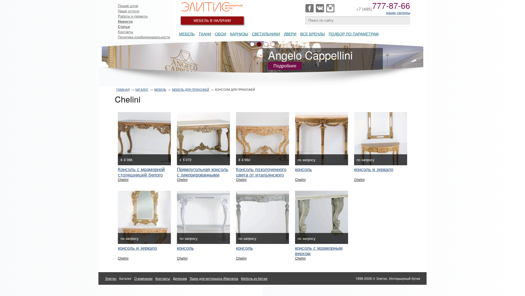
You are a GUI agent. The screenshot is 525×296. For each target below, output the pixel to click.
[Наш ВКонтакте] (320, 8)
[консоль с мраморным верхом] (321, 217)
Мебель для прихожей (190, 89)
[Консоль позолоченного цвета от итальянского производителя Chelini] (262, 138)
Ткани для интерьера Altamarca (213, 278)
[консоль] (321, 138)
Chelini (123, 179)
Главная (123, 89)
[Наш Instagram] (330, 8)
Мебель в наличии (212, 20)
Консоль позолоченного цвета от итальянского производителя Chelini (261, 174)
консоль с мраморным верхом (319, 250)
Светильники (266, 33)
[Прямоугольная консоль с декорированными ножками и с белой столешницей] (203, 138)
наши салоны (398, 12)
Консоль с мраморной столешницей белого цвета (141, 174)
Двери (290, 33)
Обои (220, 33)
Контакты (125, 31)
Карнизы (239, 33)
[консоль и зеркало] (380, 138)
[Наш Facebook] (309, 8)
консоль (303, 169)
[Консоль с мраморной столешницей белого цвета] (144, 138)
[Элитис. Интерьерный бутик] (212, 7)
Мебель (187, 33)
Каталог (141, 89)
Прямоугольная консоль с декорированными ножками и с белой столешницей (202, 177)
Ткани (205, 33)
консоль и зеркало (373, 169)
